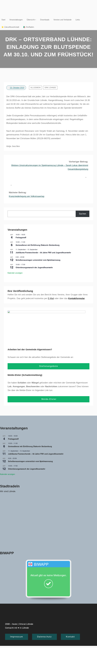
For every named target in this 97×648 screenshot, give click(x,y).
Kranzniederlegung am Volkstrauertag (26, 196)
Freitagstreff (21, 237)
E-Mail (51, 298)
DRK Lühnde (50, 88)
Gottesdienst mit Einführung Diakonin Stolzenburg (37, 245)
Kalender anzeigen (15, 273)
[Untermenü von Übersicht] (35, 19)
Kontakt (70, 636)
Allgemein (35, 88)
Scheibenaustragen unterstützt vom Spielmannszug (38, 260)
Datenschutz (44, 636)
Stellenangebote (48, 366)
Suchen (82, 214)
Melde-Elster (48, 399)
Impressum (16, 636)
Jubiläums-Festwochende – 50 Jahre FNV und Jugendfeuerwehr (43, 252)
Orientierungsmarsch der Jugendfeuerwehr (34, 267)
